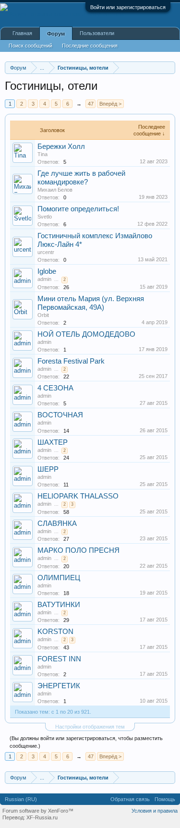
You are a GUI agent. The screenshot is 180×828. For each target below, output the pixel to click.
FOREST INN (59, 659)
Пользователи (97, 33)
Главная (22, 33)
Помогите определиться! (78, 209)
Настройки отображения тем (90, 727)
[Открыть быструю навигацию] (169, 67)
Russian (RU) (21, 799)
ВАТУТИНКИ (58, 605)
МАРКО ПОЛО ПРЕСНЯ (78, 550)
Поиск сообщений (30, 46)
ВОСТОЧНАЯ (60, 415)
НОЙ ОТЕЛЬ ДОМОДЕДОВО (86, 334)
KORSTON (55, 631)
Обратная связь (130, 799)
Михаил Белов (54, 190)
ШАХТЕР (52, 442)
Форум (56, 34)
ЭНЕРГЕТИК (58, 686)
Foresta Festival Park (71, 361)
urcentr (45, 252)
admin (44, 279)
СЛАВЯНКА (57, 523)
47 (91, 104)
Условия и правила (155, 811)
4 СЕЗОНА (55, 388)
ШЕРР (48, 469)
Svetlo (44, 216)
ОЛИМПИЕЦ (58, 578)
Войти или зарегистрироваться (128, 7)
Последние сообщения (90, 46)
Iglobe (46, 271)
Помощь (165, 799)
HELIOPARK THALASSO (78, 496)
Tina (42, 154)
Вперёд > (110, 104)
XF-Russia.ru (42, 817)
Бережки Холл (61, 146)
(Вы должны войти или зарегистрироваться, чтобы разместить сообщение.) (86, 742)
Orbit (43, 315)
